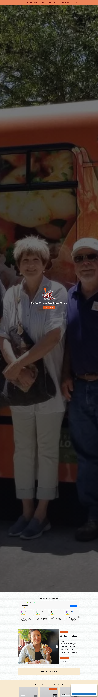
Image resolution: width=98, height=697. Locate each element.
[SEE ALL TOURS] (49, 304)
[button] (95, 685)
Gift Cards (67, 2)
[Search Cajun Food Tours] (76, 2)
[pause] (49, 590)
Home (26, 2)
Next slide (57, 646)
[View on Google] (22, 612)
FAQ (59, 2)
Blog (63, 2)
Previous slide (20, 646)
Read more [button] (23, 621)
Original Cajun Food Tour (68, 637)
